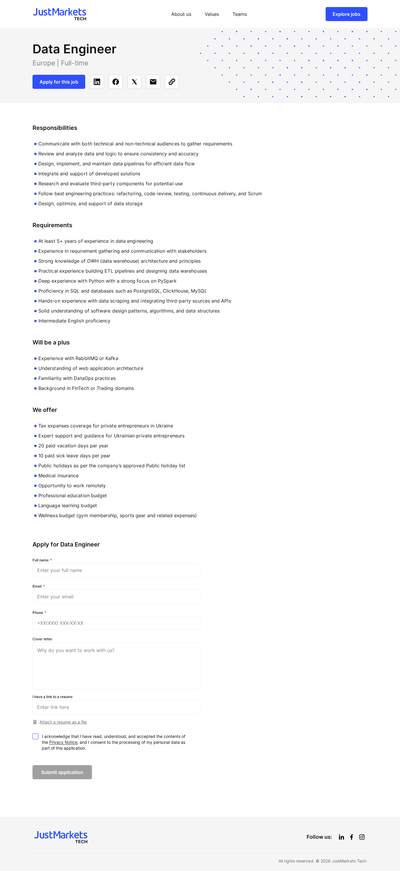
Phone (38, 613)
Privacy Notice (63, 742)
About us (181, 14)
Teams (240, 14)
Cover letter (42, 639)
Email (37, 586)
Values (212, 14)
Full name (41, 560)
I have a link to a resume (53, 697)
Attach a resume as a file (63, 721)
